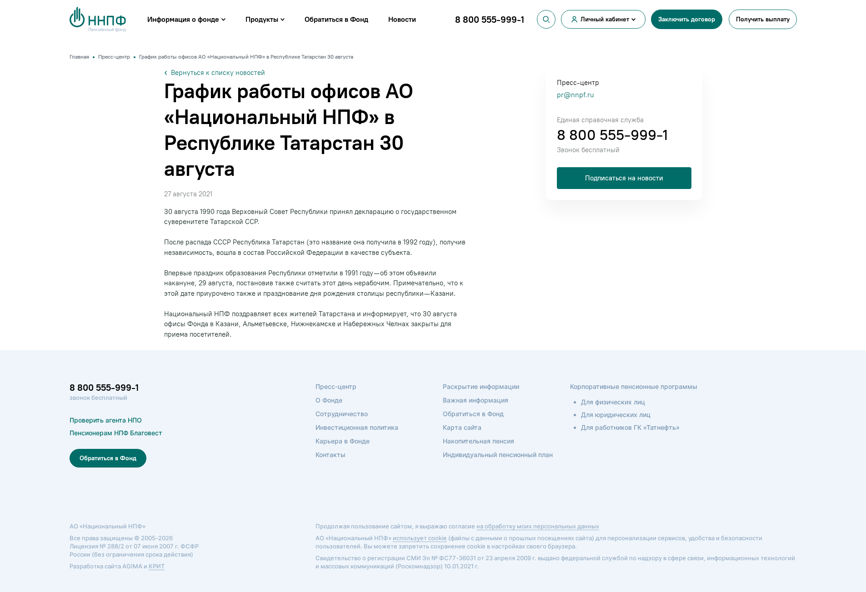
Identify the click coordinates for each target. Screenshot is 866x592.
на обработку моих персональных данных (537, 526)
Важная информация (475, 400)
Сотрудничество (341, 414)
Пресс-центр (335, 386)
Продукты (261, 19)
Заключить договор (686, 19)
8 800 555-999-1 (612, 135)
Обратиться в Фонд (336, 19)
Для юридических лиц (616, 414)
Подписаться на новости (624, 178)
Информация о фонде (183, 19)
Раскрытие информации (481, 386)
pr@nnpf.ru (575, 95)
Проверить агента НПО (106, 420)
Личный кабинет (605, 19)
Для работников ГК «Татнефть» (630, 427)
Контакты (330, 454)
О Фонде (328, 400)
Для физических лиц (613, 402)
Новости (402, 19)
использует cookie (420, 538)
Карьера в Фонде (342, 441)
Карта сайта (462, 427)
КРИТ (157, 566)
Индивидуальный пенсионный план (498, 454)
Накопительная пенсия (478, 441)
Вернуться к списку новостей (218, 73)
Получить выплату (763, 19)
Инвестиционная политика (356, 427)
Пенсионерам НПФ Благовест (116, 433)
